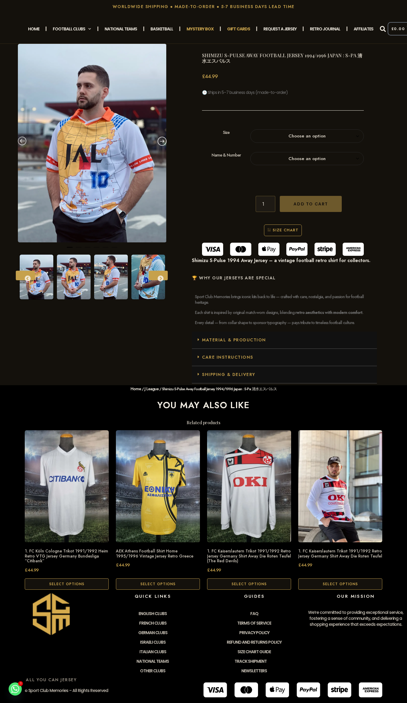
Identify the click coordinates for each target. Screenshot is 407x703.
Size (226, 132)
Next (158, 275)
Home (33, 29)
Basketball (161, 29)
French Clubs (153, 623)
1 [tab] (70, 250)
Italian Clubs (152, 652)
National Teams (121, 29)
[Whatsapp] (15, 689)
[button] (383, 29)
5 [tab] (105, 250)
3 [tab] (88, 250)
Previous (25, 275)
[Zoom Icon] (92, 143)
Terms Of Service (254, 623)
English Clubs (153, 614)
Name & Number (226, 155)
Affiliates (363, 29)
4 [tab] (97, 250)
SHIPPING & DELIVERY (228, 374)
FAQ (254, 614)
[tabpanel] (92, 143)
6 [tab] (114, 250)
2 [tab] (79, 250)
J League (152, 389)
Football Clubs (69, 29)
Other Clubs (152, 671)
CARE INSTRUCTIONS (227, 357)
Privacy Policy (254, 633)
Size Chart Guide (254, 652)
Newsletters (254, 671)
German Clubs (152, 633)
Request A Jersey (279, 29)
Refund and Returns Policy (254, 642)
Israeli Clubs (153, 642)
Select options (66, 584)
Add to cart (310, 204)
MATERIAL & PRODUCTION (234, 340)
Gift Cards (238, 29)
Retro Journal (325, 29)
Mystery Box (200, 29)
